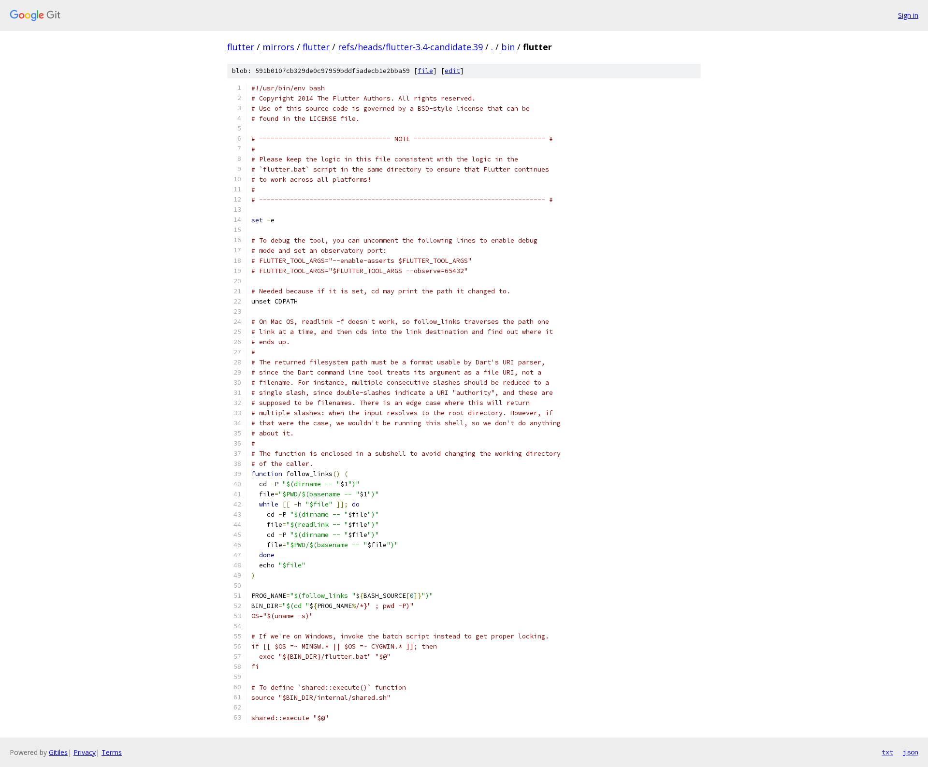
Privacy (84, 752)
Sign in (908, 15)
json (910, 752)
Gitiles (58, 752)
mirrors (278, 47)
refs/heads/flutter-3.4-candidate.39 (410, 47)
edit (452, 71)
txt (887, 752)
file (425, 71)
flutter (240, 47)
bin (508, 47)
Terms (112, 752)
